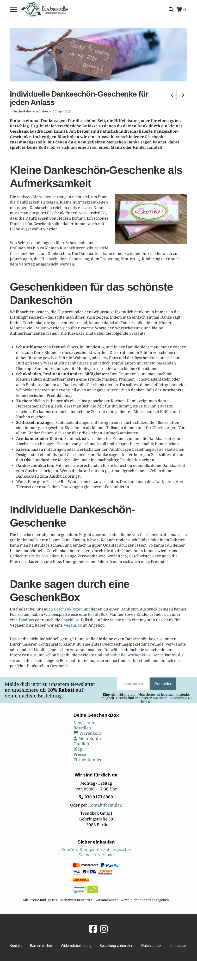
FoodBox (26, 619)
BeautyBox (97, 614)
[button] (13, 9)
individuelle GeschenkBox (127, 655)
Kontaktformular (104, 805)
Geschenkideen (22, 111)
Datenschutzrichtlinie (170, 698)
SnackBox (70, 619)
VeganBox (73, 625)
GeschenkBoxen (68, 609)
